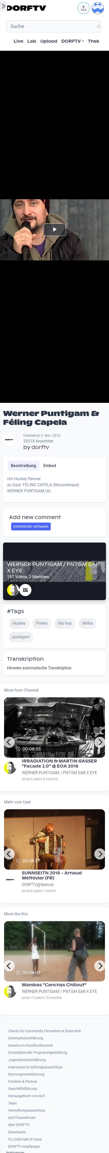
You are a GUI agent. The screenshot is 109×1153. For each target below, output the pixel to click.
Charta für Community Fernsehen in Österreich (44, 1031)
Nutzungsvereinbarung (26, 1074)
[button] (84, 8)
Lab (31, 41)
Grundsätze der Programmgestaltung (37, 1052)
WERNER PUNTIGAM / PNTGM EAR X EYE (53, 567)
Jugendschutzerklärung (27, 1060)
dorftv (40, 447)
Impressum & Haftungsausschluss (35, 1067)
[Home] (40, 8)
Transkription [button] (25, 659)
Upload (48, 41)
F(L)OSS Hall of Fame (25, 1139)
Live (18, 41)
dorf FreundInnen (21, 1118)
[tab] (23, 466)
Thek (93, 41)
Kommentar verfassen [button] (30, 526)
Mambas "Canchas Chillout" (54, 985)
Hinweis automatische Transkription (39, 668)
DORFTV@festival (38, 884)
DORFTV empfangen (24, 1146)
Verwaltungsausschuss (26, 1110)
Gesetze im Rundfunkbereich (30, 1045)
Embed (49, 465)
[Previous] (9, 742)
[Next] (99, 742)
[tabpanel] (54, 487)
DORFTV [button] (71, 41)
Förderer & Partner (22, 1082)
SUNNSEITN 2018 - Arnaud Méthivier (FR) (52, 875)
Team (12, 1103)
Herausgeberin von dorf (26, 1096)
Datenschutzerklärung (25, 1038)
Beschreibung (23, 465)
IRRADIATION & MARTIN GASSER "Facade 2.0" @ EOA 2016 (59, 763)
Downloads (17, 1132)
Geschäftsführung (22, 1089)
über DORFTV (18, 1125)
